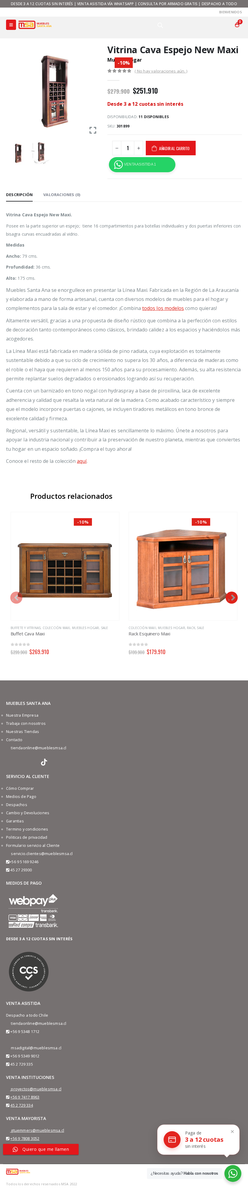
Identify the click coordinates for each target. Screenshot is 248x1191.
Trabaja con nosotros (26, 723)
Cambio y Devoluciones (27, 812)
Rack (191, 628)
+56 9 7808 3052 (24, 1138)
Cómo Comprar (20, 788)
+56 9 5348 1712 (24, 1031)
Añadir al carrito (174, 148)
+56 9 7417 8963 (24, 1097)
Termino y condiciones (27, 829)
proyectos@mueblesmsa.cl (36, 1089)
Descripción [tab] (19, 194)
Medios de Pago (21, 796)
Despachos (16, 804)
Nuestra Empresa (22, 715)
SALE (104, 628)
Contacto (14, 739)
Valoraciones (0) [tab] (61, 194)
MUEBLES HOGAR (85, 628)
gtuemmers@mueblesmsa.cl (37, 1130)
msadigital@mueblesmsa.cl (36, 1048)
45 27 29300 (21, 870)
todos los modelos (163, 308)
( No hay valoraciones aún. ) (161, 71)
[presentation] (16, 598)
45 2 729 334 (21, 1105)
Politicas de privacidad (26, 837)
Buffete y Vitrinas (26, 628)
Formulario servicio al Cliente (33, 845)
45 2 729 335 (21, 1064)
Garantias (15, 821)
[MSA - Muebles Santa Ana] (35, 25)
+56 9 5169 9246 (23, 861)
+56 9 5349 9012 (24, 1056)
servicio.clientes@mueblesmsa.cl (42, 853)
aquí (81, 461)
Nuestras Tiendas (22, 731)
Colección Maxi (56, 628)
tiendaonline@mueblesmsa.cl (38, 747)
